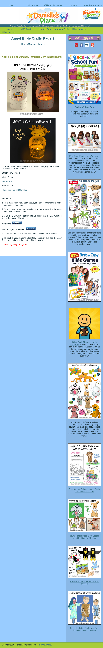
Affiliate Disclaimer (52, 5)
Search (12, 5)
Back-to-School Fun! (84, 107)
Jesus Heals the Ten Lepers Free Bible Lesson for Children (84, 629)
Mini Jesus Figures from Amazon (83, 156)
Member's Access (93, 5)
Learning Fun (44, 29)
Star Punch (7, 181)
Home (9, 29)
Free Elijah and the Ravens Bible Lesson (84, 582)
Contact (73, 5)
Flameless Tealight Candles (14, 190)
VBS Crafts (26, 29)
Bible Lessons (79, 29)
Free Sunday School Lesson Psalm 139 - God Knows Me (84, 490)
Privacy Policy (45, 645)
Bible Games (8, 32)
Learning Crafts (61, 29)
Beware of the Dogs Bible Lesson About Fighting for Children (84, 537)
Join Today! (32, 5)
